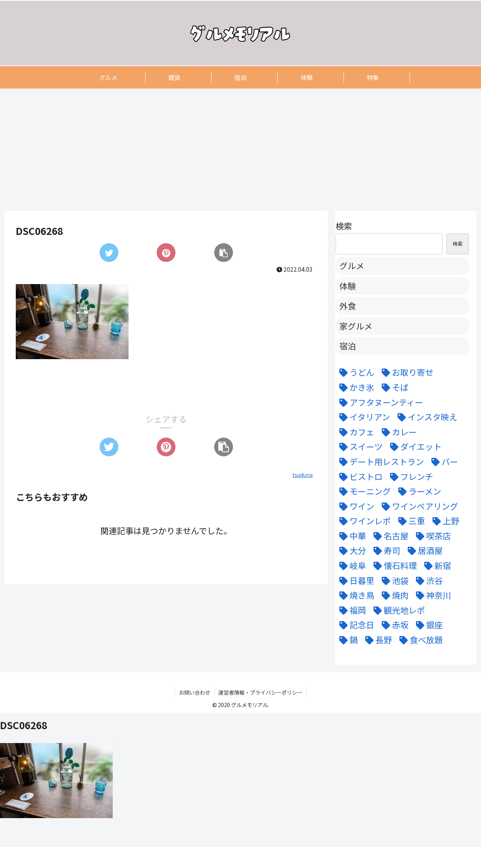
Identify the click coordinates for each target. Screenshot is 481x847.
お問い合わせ (194, 692)
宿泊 (347, 346)
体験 (347, 286)
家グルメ (355, 326)
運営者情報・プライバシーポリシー (260, 692)
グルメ (351, 265)
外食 (347, 305)
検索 (344, 226)
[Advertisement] (230, 149)
